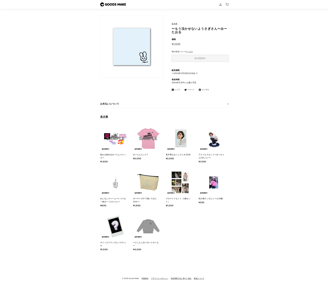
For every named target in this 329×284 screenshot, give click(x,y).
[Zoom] (131, 46)
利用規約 (145, 278)
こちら (190, 51)
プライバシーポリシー (159, 278)
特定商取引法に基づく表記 (181, 278)
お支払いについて (109, 103)
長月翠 (174, 24)
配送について (199, 278)
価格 (174, 39)
